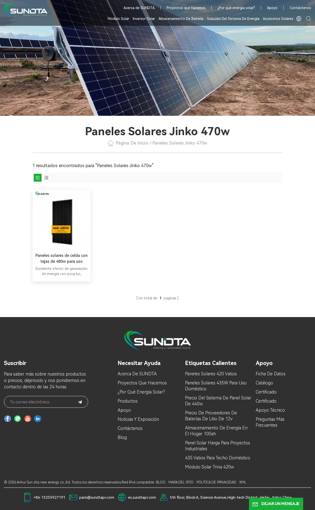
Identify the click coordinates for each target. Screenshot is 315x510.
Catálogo (264, 382)
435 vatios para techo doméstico (217, 457)
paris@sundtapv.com (96, 497)
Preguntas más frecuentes (270, 422)
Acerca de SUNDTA (139, 8)
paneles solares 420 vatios (211, 373)
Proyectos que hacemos (186, 8)
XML (242, 482)
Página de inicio (132, 143)
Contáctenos (300, 8)
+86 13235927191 (49, 497)
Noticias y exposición (138, 419)
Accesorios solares (278, 19)
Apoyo (272, 8)
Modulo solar (118, 19)
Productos (128, 401)
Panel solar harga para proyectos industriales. (217, 445)
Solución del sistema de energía (233, 19)
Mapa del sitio (181, 482)
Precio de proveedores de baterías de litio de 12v (211, 415)
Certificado (266, 391)
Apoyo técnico (270, 410)
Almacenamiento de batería (180, 19)
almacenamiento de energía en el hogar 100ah (216, 430)
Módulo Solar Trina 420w (209, 466)
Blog (122, 437)
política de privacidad (216, 482)
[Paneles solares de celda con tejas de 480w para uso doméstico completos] (61, 219)
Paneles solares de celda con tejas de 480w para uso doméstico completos (61, 258)
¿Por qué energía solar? (236, 8)
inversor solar (144, 19)
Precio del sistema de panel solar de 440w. (218, 400)
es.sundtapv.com (142, 497)
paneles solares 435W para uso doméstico (216, 385)
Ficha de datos (270, 373)
